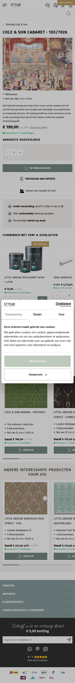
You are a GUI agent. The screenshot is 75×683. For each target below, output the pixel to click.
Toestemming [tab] (13, 314)
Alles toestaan (37, 361)
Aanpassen (35, 374)
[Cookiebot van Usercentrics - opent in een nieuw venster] (55, 304)
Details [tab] (37, 314)
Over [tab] (62, 314)
